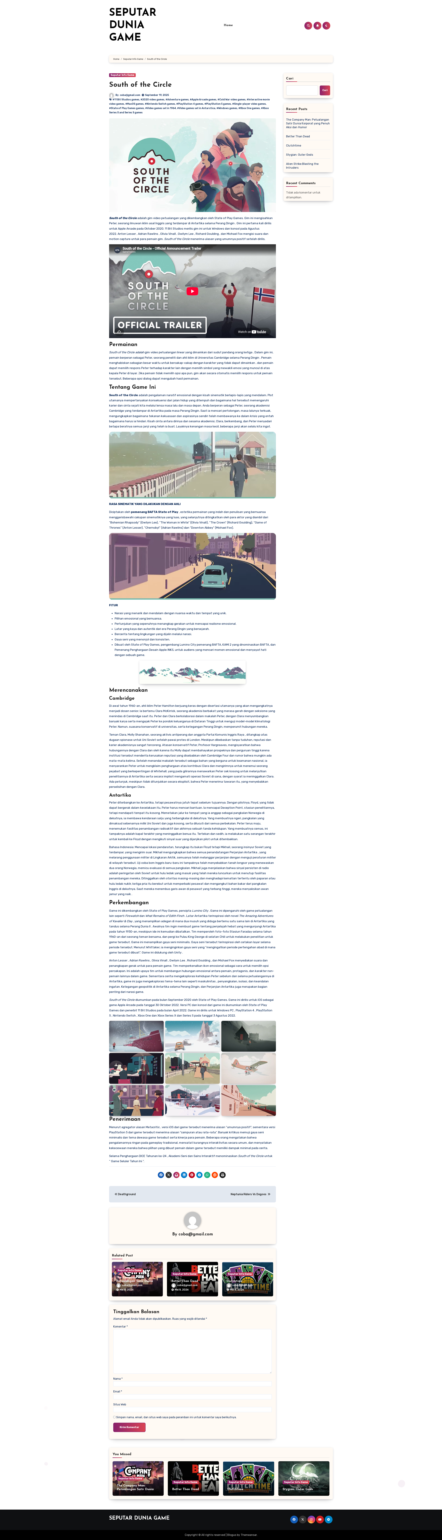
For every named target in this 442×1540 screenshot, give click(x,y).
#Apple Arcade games (203, 99)
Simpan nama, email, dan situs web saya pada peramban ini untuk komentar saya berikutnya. (176, 1417)
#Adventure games (177, 99)
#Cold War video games (232, 99)
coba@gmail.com (130, 95)
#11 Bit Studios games (126, 99)
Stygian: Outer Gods (299, 154)
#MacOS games (134, 103)
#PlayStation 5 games (217, 103)
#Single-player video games (249, 103)
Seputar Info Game (122, 75)
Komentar (120, 1326)
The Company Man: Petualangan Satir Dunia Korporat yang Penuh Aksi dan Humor (308, 123)
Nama (118, 1378)
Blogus (231, 1535)
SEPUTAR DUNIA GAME (132, 25)
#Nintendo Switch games (160, 103)
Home (228, 25)
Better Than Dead (184, 1281)
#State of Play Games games (126, 108)
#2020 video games (152, 99)
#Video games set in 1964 (160, 108)
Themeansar (249, 1535)
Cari (290, 78)
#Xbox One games (249, 108)
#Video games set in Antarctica (196, 108)
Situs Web (119, 1404)
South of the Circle (140, 85)
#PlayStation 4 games (189, 103)
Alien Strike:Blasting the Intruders (302, 165)
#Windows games (227, 108)
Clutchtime (234, 1281)
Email (117, 1391)
